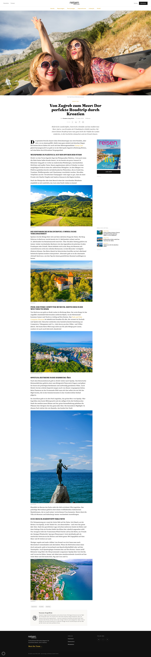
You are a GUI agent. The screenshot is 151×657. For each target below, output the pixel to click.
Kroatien (41, 606)
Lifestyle (91, 8)
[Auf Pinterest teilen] (79, 122)
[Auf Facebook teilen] (72, 122)
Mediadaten (71, 644)
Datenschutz (71, 641)
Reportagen (60, 8)
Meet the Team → (35, 646)
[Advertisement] (108, 201)
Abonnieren (143, 3)
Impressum (71, 638)
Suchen (136, 3)
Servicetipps (71, 8)
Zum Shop (109, 171)
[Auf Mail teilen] (83, 122)
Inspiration (34, 606)
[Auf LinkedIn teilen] (76, 122)
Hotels (52, 8)
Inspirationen (82, 8)
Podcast (13, 3)
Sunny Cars (79, 145)
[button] (3, 653)
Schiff (99, 8)
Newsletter (6, 3)
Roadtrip (48, 606)
